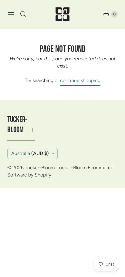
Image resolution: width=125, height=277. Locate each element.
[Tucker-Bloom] (62, 14)
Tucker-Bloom (40, 167)
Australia (30, 153)
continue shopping (80, 80)
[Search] (23, 14)
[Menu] (11, 14)
